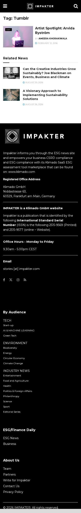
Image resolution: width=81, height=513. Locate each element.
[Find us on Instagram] (18, 280)
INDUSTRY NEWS (16, 371)
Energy (7, 352)
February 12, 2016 (47, 43)
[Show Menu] (5, 6)
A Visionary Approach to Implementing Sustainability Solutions (45, 95)
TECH (7, 320)
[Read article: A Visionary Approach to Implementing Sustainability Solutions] (11, 95)
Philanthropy (11, 396)
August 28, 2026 (34, 104)
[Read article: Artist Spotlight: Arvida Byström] (18, 36)
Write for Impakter (16, 480)
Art (8, 30)
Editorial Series (11, 411)
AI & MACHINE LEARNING (18, 330)
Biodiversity (10, 347)
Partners (9, 474)
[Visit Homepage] (40, 6)
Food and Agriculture (15, 380)
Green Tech (9, 335)
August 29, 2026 (34, 82)
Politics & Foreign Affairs (17, 391)
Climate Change (13, 363)
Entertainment (12, 375)
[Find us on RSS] (25, 280)
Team (7, 469)
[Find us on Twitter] (10, 280)
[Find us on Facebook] (4, 280)
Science (7, 401)
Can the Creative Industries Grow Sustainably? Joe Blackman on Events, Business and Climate (49, 73)
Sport (6, 406)
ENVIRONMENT (15, 343)
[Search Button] (76, 6)
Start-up (8, 325)
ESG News (10, 438)
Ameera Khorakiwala (53, 38)
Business (9, 444)
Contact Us (11, 486)
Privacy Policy (13, 492)
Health (7, 385)
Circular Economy (14, 358)
